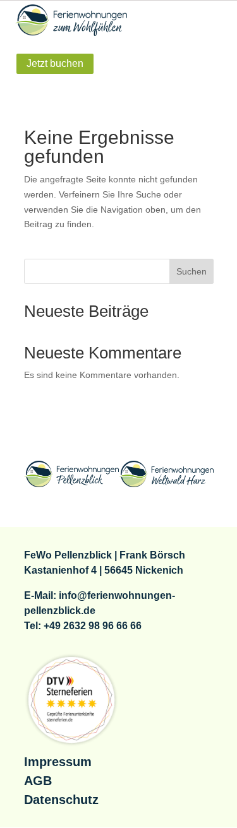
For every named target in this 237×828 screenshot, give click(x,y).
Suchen (191, 271)
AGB (38, 781)
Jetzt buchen (55, 63)
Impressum (58, 762)
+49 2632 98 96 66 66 (93, 625)
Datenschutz (61, 800)
